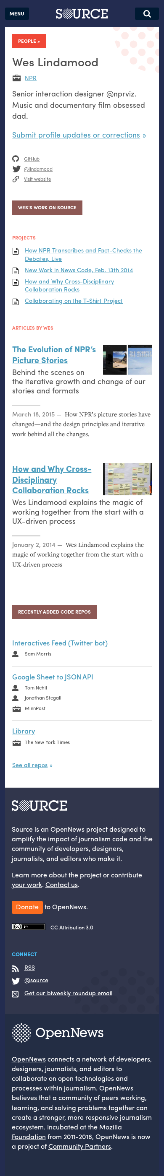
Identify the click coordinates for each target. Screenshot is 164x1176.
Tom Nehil (36, 687)
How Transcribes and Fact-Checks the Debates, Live (83, 254)
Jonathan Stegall (43, 697)
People (27, 40)
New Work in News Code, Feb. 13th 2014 (79, 270)
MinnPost (35, 708)
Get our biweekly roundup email (68, 993)
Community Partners (79, 1146)
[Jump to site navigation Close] (17, 13)
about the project (75, 874)
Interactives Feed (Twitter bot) (60, 642)
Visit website (37, 178)
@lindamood (38, 168)
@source (36, 980)
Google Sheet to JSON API (52, 676)
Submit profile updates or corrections (76, 134)
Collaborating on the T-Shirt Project (74, 300)
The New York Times (47, 742)
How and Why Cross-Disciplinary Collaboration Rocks (69, 285)
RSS (29, 967)
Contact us (61, 884)
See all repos (30, 764)
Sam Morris (38, 653)
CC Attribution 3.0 (71, 927)
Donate (27, 906)
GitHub (32, 158)
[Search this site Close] (147, 13)
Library (23, 731)
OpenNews (29, 1059)
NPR (31, 77)
